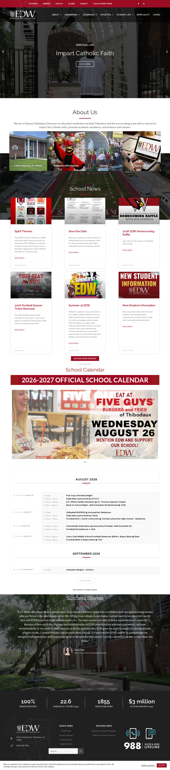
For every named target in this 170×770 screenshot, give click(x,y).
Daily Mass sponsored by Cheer (82, 515)
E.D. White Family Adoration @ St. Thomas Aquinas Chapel (96, 502)
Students (33, 4)
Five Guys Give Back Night (79, 495)
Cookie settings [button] (148, 765)
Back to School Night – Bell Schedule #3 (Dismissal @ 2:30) (96, 505)
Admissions (71, 15)
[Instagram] (144, 4)
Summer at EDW (79, 305)
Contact (84, 4)
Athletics (105, 15)
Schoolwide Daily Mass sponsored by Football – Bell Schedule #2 (99, 526)
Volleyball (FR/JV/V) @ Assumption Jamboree (88, 512)
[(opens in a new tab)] (31, 285)
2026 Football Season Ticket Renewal (28, 307)
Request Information (66, 165)
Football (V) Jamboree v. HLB (80, 529)
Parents (46, 4)
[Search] (81, 751)
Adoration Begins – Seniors (80, 570)
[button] (3, 51)
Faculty (59, 4)
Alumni (71, 4)
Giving (156, 15)
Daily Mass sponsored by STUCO (82, 499)
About (55, 15)
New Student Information (139, 305)
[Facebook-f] (138, 4)
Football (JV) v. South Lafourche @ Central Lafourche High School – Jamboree (105, 519)
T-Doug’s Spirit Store (102, 4)
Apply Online (142, 165)
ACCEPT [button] (161, 765)
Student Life (124, 15)
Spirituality (143, 15)
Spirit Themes (23, 231)
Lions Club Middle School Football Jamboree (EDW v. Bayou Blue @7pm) (102, 536)
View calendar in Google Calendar (85, 590)
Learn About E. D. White (28, 165)
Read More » (20, 258)
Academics (88, 15)
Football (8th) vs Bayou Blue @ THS (84, 540)
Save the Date (78, 231)
